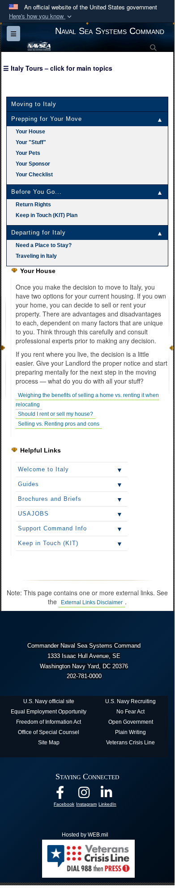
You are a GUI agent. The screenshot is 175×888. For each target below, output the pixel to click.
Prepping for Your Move (46, 118)
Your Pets (28, 153)
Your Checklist (34, 174)
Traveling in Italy (36, 256)
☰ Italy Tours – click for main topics (57, 68)
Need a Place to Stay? (44, 245)
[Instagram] (89, 795)
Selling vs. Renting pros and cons (58, 424)
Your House (30, 131)
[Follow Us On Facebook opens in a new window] (67, 795)
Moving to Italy (33, 104)
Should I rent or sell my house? (55, 414)
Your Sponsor (33, 164)
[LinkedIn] (111, 795)
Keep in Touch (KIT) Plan (46, 215)
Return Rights (33, 204)
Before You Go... (36, 191)
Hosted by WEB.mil (85, 835)
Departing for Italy (38, 232)
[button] (41, 16)
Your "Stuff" (31, 142)
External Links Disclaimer (92, 602)
